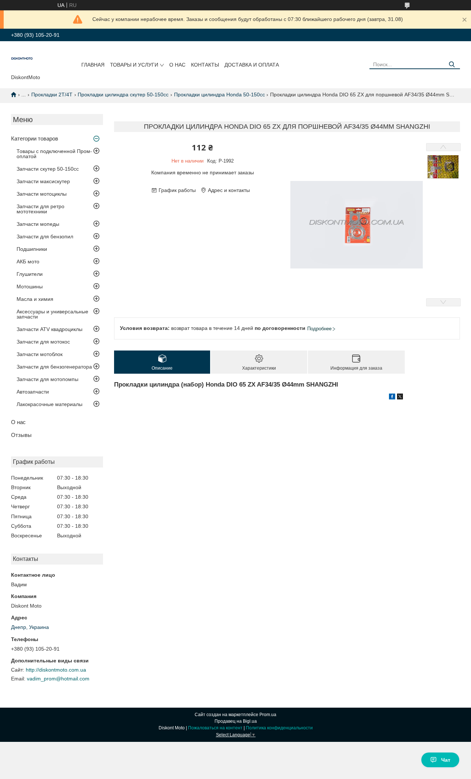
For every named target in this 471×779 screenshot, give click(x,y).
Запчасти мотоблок (40, 354)
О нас (177, 65)
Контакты (205, 65)
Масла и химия (35, 299)
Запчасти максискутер (43, 181)
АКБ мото (28, 261)
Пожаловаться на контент (215, 727)
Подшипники (32, 249)
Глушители (30, 274)
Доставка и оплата (251, 65)
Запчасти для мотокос (43, 342)
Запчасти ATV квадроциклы (49, 329)
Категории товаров (34, 138)
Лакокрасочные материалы (49, 404)
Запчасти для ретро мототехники (40, 208)
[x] (400, 398)
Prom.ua (267, 714)
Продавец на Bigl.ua (236, 721)
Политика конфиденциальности (279, 727)
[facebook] (392, 398)
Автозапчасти (33, 392)
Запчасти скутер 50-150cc (48, 169)
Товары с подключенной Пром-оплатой (54, 153)
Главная (93, 65)
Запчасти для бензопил (45, 236)
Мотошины (30, 286)
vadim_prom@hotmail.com (58, 679)
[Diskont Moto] (22, 59)
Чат (445, 760)
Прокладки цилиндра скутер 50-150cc (123, 94)
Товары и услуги (134, 65)
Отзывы (21, 435)
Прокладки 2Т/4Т (51, 94)
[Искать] (451, 64)
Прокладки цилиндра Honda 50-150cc (219, 94)
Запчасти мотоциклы (42, 194)
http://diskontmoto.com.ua (56, 670)
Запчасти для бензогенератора (54, 367)
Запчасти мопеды (38, 224)
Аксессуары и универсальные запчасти (52, 314)
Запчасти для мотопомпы (47, 379)
